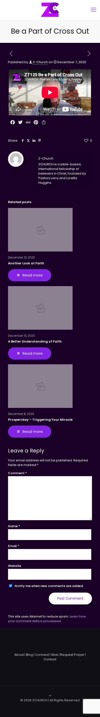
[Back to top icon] (50, 695)
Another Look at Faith (26, 263)
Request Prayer (72, 654)
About (19, 654)
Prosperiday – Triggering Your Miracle (40, 419)
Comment (17, 473)
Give (54, 654)
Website (14, 566)
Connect (42, 654)
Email (13, 546)
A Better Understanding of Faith (35, 341)
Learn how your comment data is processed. (47, 618)
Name (14, 526)
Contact (50, 659)
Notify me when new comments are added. (49, 586)
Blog (29, 654)
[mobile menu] (93, 10)
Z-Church (40, 62)
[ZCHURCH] (50, 9)
